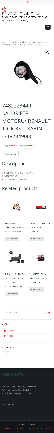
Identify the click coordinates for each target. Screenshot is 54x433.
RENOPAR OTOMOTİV (20, 13)
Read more (12, 238)
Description (10, 154)
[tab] (11, 154)
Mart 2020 (8, 336)
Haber (6, 354)
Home (4, 42)
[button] (48, 27)
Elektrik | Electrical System (19, 42)
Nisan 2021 (9, 331)
